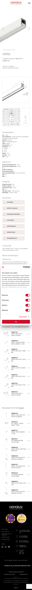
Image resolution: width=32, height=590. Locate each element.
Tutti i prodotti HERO (9, 50)
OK (16, 321)
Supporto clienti (6, 537)
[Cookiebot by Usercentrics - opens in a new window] (23, 267)
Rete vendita (5, 529)
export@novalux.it (23, 546)
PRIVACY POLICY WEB (10, 574)
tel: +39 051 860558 (23, 536)
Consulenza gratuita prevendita (7, 534)
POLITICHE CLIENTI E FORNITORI (16, 572)
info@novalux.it (22, 545)
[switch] (27, 300)
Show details (23, 316)
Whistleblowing (6, 539)
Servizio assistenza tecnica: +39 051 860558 (24, 541)
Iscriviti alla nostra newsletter (17, 565)
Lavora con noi (5, 531)
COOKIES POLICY (23, 574)
